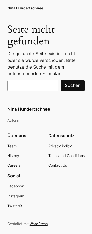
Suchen (72, 85)
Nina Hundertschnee (25, 8)
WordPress (39, 223)
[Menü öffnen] (81, 8)
